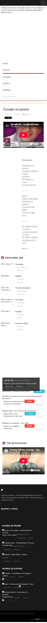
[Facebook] (3, 515)
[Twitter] (9, 515)
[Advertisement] (23, 36)
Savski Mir (17, 380)
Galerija (6, 90)
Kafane (6, 83)
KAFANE (39, 391)
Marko (37, 619)
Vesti (5, 63)
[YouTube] (15, 515)
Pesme (6, 70)
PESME (29, 401)
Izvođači (7, 77)
